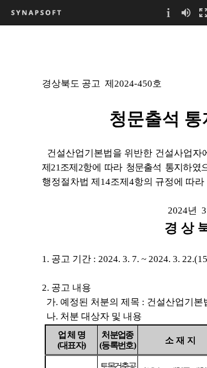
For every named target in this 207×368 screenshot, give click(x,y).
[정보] (168, 12)
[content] (103, 196)
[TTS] (186, 12)
